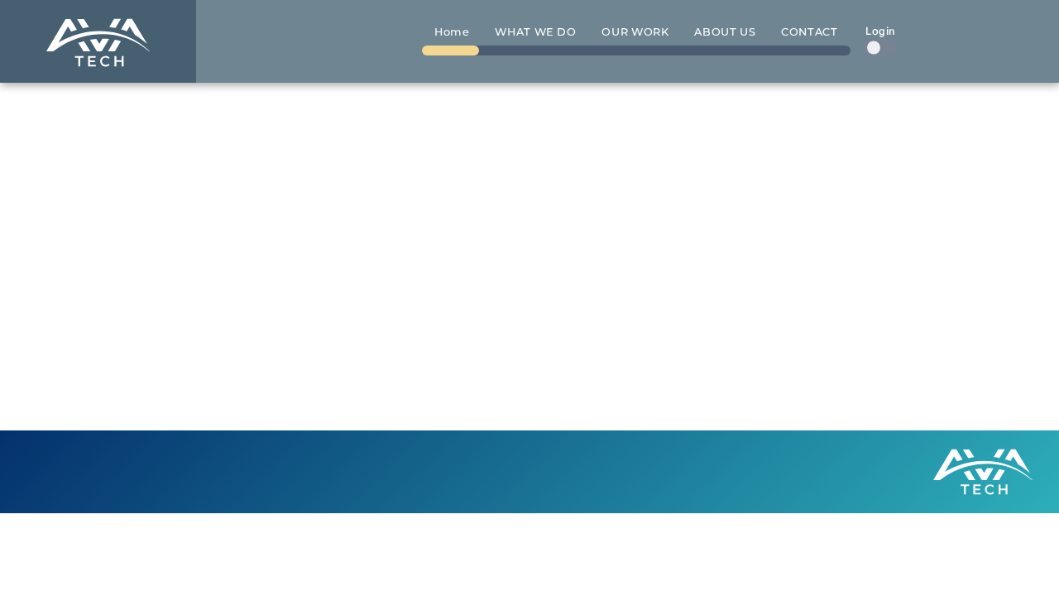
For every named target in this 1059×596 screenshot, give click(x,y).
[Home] (98, 41)
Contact (809, 32)
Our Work (634, 32)
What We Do (535, 32)
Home (452, 32)
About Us (724, 32)
